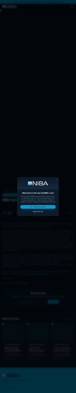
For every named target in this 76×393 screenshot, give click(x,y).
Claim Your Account (39, 207)
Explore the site (38, 211)
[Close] (56, 179)
